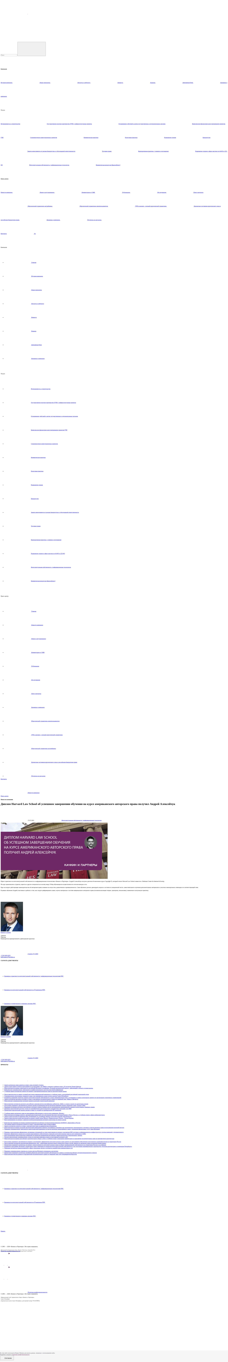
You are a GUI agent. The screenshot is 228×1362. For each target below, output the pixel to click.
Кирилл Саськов (6, 932)
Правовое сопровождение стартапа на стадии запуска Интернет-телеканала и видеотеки (31, 1151)
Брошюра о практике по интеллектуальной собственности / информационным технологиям (33, 976)
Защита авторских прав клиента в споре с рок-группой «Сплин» (24, 1085)
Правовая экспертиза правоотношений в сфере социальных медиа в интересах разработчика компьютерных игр (38, 1148)
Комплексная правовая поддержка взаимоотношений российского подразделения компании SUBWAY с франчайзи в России (42, 1123)
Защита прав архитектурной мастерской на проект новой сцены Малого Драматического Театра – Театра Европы (38, 1118)
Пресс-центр (4, 178)
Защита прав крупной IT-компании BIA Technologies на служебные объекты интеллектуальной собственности (38, 1116)
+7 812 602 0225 (5, 955)
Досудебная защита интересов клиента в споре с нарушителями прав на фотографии (30, 1124)
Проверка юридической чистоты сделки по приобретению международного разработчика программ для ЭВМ (37, 1108)
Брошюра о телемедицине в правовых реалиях (20, 1003)
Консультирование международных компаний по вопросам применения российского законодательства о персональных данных (43, 1135)
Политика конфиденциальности (37, 1292)
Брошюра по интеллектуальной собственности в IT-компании (24, 990)
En (35, 233)
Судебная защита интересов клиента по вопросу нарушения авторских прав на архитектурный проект (35, 1091)
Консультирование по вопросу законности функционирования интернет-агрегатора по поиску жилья (35, 1119)
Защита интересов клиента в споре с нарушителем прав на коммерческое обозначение (30, 1126)
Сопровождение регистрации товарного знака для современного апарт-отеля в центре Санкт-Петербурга (36, 1096)
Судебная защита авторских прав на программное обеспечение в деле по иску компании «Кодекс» (34, 1113)
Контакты (4, 779)
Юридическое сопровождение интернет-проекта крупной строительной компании (29, 1101)
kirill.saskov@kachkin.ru (8, 957)
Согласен (8, 1358)
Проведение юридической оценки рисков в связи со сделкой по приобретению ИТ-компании (32, 1110)
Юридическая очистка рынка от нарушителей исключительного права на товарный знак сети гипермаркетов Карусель (40, 1154)
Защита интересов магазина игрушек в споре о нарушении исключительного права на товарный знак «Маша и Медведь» (41, 1099)
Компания (4, 69)
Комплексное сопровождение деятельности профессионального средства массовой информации (33, 1090)
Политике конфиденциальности (20, 1354)
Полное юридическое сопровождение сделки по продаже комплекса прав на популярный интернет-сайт (36, 1137)
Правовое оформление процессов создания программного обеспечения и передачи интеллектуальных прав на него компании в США (45, 1134)
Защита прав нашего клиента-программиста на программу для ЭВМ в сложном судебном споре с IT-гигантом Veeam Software (42, 1086)
